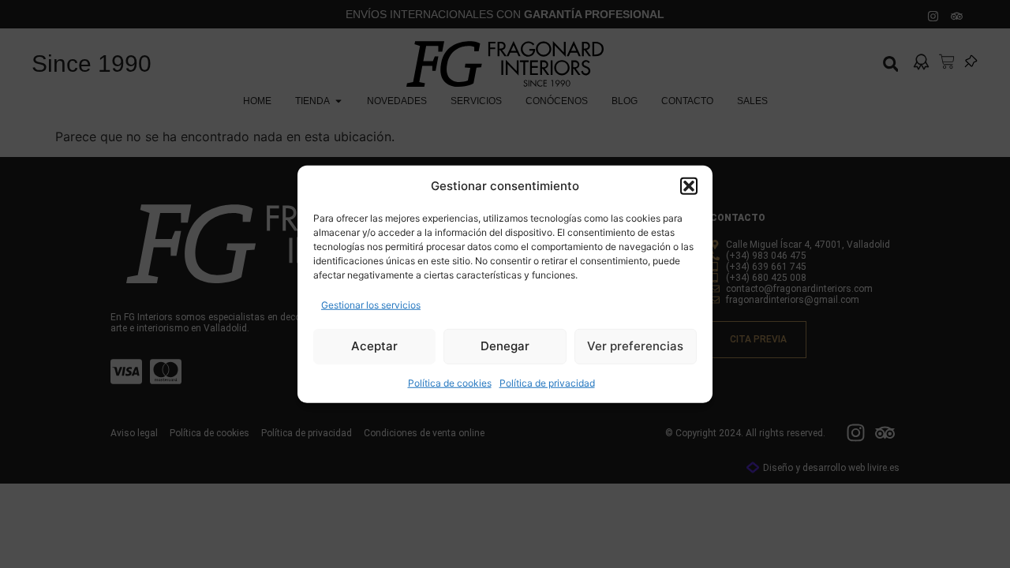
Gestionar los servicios (371, 304)
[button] (689, 186)
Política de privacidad (547, 382)
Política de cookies (450, 382)
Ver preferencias (635, 345)
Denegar (505, 345)
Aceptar (374, 345)
